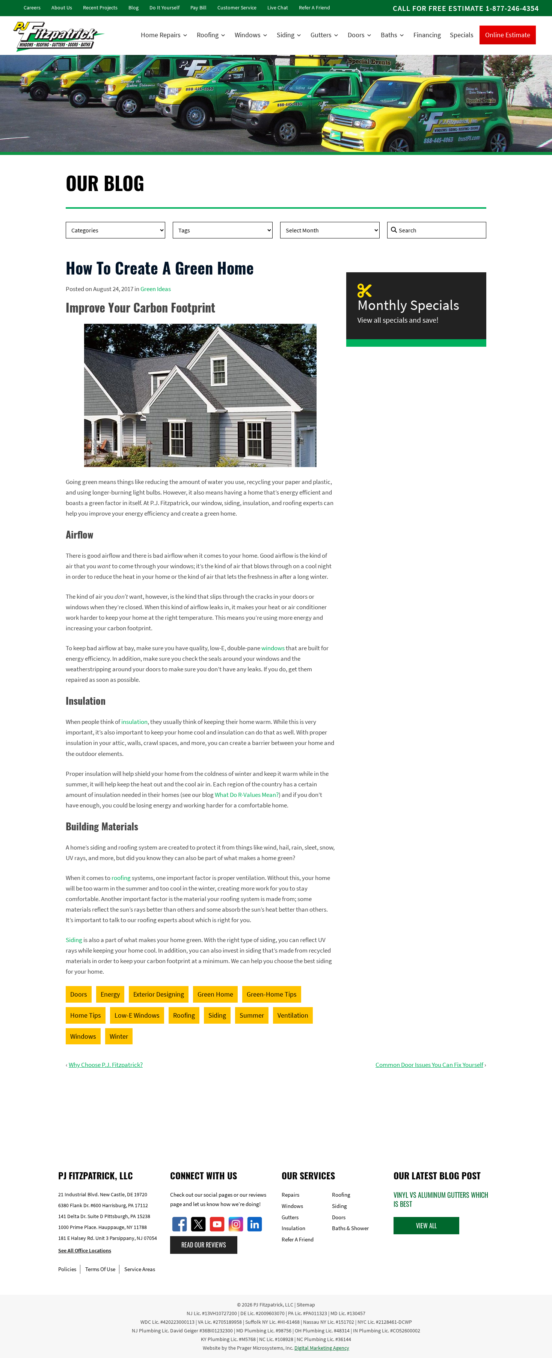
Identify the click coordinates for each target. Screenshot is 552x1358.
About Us (61, 7)
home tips (85, 1015)
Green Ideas (155, 289)
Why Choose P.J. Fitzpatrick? (106, 1065)
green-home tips (272, 994)
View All (426, 1225)
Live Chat (277, 7)
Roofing (208, 34)
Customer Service (236, 7)
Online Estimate (507, 34)
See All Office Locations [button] (84, 1250)
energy (110, 994)
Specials (462, 34)
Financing (427, 34)
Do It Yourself (164, 7)
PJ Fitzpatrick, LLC (273, 1304)
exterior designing (158, 994)
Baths (389, 34)
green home (215, 994)
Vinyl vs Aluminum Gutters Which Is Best (441, 1199)
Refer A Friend (314, 7)
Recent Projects (100, 7)
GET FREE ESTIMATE (276, 1112)
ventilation (293, 1015)
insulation (134, 722)
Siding (285, 34)
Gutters (321, 34)
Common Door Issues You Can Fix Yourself (429, 1065)
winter (119, 1036)
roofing (121, 878)
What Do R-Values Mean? (247, 795)
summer (252, 1015)
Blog (133, 7)
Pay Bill (198, 7)
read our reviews (203, 1245)
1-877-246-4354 (512, 8)
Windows (248, 34)
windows (273, 648)
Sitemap (306, 1304)
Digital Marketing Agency (321, 1347)
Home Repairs (161, 34)
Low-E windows (137, 1015)
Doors (356, 34)
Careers (32, 7)
